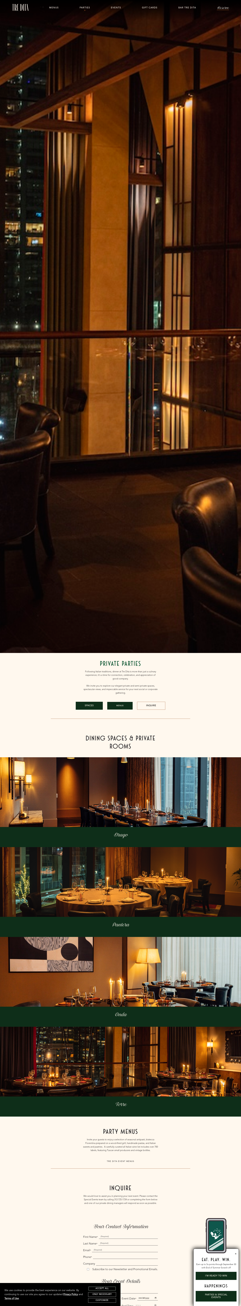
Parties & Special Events (216, 1296)
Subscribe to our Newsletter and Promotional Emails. (125, 1269)
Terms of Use (11, 1298)
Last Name (90, 1243)
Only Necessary (102, 1294)
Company (89, 1263)
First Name (90, 1237)
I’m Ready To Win (216, 1276)
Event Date (129, 1298)
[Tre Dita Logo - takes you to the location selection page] (20, 8)
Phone (87, 1257)
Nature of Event (93, 1291)
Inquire (151, 706)
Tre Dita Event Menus (120, 1161)
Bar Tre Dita (187, 8)
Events (116, 8)
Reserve (223, 7)
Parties (85, 8)
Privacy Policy (70, 1294)
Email (87, 1250)
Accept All (102, 1288)
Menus (54, 8)
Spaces (89, 706)
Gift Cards (149, 8)
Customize (102, 1300)
